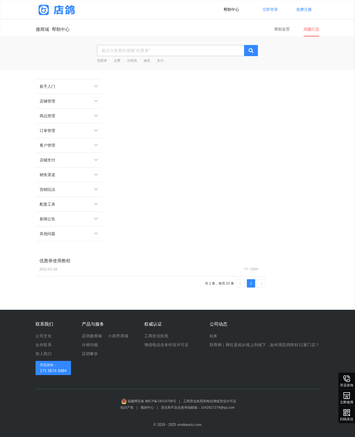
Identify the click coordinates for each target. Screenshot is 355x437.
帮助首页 (282, 29)
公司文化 (44, 336)
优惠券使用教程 (54, 260)
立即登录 (270, 9)
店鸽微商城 (92, 336)
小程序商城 (118, 336)
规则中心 (147, 407)
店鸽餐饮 (90, 353)
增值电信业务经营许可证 (166, 345)
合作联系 (44, 345)
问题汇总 (311, 29)
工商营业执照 (156, 336)
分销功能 (90, 345)
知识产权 (127, 407)
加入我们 (44, 353)
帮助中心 (231, 9)
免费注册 (304, 9)
